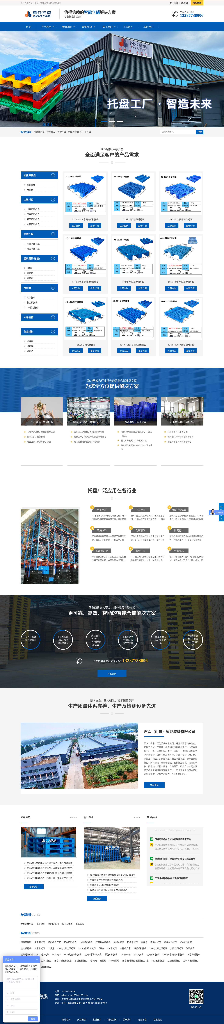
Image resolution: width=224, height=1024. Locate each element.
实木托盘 (31, 297)
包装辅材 (28, 331)
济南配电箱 (53, 923)
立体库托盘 (39, 132)
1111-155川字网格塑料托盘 (85, 219)
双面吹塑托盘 (33, 248)
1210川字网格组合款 (85, 344)
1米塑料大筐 (186, 942)
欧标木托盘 (132, 942)
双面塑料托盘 (33, 219)
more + (73, 817)
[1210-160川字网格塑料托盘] (181, 256)
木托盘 (88, 132)
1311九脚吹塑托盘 (87, 948)
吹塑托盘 (61, 132)
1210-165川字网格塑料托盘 (133, 344)
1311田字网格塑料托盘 (173, 954)
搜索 (200, 132)
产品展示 (46, 26)
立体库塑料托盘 (190, 960)
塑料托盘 (31, 184)
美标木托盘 (119, 942)
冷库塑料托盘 (170, 942)
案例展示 (67, 26)
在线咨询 (112, 673)
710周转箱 (126, 954)
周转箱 (30, 272)
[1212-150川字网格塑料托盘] (181, 319)
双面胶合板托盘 (103, 942)
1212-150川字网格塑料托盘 (181, 344)
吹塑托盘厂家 (27, 954)
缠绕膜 (30, 341)
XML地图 (197, 2)
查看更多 (154, 785)
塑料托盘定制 (42, 954)
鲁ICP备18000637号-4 (96, 1002)
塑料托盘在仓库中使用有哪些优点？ (107, 880)
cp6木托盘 (112, 948)
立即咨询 (76, 225)
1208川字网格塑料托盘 (133, 281)
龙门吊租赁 (67, 923)
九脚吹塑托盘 (33, 243)
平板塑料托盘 (81, 960)
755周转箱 (114, 960)
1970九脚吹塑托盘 (73, 954)
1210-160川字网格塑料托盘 (181, 281)
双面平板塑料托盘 (93, 954)
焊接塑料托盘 (140, 948)
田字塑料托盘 (33, 214)
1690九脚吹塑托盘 (158, 948)
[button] (104, 121)
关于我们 (174, 2)
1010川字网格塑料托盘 (181, 219)
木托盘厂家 (125, 948)
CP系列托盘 (32, 307)
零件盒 (144, 942)
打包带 (30, 346)
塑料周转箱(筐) (75, 132)
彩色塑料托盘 (111, 954)
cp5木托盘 (139, 954)
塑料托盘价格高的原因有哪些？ (105, 885)
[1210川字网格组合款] (85, 319)
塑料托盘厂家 (54, 942)
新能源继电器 (27, 923)
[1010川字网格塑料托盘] (181, 194)
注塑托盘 (51, 132)
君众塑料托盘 (70, 942)
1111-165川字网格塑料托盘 (85, 281)
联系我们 (185, 2)
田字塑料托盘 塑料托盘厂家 (135, 960)
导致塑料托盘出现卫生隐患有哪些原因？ (109, 890)
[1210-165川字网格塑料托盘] (133, 319)
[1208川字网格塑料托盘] (133, 256)
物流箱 (93, 960)
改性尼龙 (79, 923)
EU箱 (29, 267)
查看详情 (94, 225)
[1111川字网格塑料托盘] (133, 194)
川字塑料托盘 (33, 209)
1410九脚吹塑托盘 (66, 948)
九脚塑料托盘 (33, 224)
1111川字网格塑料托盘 (133, 219)
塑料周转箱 (26, 942)
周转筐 (30, 278)
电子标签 (40, 923)
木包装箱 (28, 317)
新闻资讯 (87, 26)
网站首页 (66, 1019)
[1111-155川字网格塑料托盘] (85, 194)
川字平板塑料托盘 (42, 966)
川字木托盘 (39, 948)
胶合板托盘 (32, 302)
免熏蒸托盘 (39, 942)
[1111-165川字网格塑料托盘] (85, 256)
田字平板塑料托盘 (62, 960)
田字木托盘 (155, 942)
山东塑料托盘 (86, 942)
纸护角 (30, 351)
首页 (28, 26)
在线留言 (128, 26)
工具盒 (51, 948)
